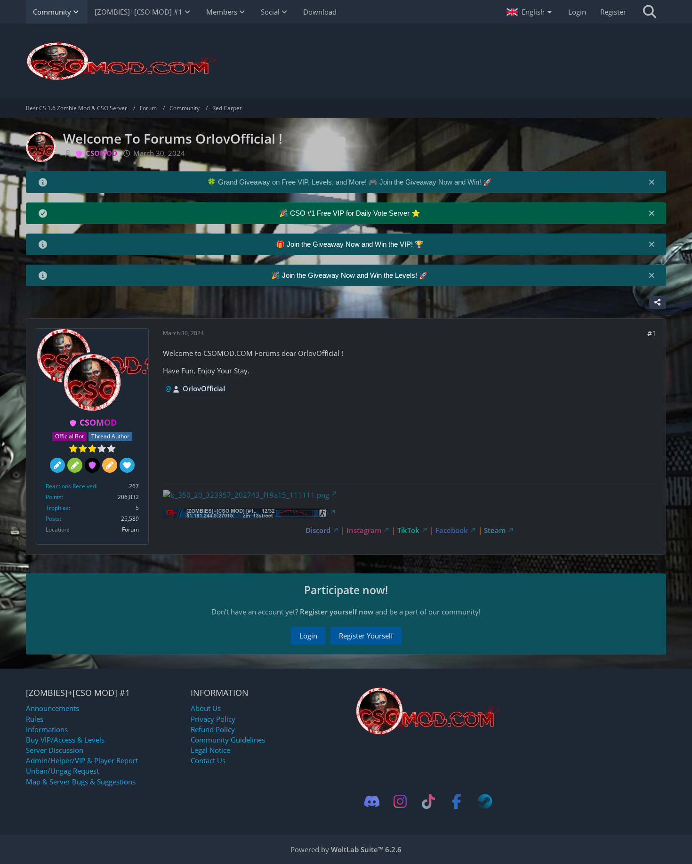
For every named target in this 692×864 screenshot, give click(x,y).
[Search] (649, 12)
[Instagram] (400, 801)
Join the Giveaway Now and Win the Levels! (350, 275)
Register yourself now (336, 611)
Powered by (346, 849)
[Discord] (371, 801)
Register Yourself (366, 635)
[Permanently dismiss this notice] (651, 182)
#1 (651, 333)
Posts (53, 519)
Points (54, 497)
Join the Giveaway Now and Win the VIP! (351, 244)
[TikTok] (428, 801)
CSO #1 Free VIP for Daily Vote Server (350, 213)
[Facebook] (456, 801)
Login (577, 11)
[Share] (657, 302)
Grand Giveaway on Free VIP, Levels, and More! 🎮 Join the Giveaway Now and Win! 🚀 (355, 182)
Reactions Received (71, 486)
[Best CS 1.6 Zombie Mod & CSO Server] (346, 61)
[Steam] (484, 801)
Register (613, 11)
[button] (530, 12)
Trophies (57, 508)
